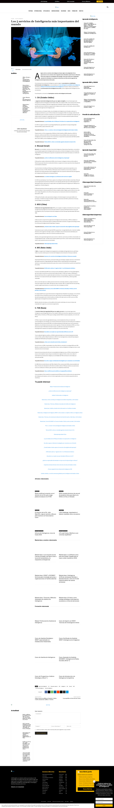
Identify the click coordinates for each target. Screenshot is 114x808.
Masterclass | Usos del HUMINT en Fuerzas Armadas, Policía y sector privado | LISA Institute (60, 421)
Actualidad (37, 491)
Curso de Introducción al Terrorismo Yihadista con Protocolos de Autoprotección (90, 142)
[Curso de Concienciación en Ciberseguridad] (99, 194)
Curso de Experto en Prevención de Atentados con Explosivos (89, 120)
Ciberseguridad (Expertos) (92, 215)
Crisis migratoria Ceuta (39, 530)
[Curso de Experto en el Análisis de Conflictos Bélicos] (99, 94)
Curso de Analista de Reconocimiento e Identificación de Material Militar (89, 40)
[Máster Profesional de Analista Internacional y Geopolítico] (99, 101)
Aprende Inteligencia (90, 19)
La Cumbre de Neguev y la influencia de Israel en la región (58, 176)
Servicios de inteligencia (39, 688)
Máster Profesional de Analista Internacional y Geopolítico (90, 100)
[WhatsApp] (52, 692)
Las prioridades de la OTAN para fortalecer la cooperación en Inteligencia (61, 121)
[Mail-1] (32, 1)
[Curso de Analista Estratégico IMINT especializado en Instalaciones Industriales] (45, 631)
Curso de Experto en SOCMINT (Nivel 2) (89, 68)
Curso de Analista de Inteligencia (45, 657)
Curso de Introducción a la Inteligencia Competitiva (67, 677)
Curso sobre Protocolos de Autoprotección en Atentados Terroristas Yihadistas (89, 134)
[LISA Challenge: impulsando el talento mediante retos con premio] (69, 505)
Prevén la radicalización (91, 114)
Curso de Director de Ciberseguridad (89, 226)
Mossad (70, 686)
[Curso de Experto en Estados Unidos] (99, 107)
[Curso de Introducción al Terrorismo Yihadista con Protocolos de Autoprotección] (99, 141)
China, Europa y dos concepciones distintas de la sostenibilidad (26, 79)
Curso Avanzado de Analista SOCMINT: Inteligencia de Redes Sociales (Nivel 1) (69, 659)
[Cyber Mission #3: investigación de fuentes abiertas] (17, 99)
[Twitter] (14, 1)
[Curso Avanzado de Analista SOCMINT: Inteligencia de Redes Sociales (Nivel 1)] (69, 650)
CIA (48, 686)
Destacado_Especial (54, 686)
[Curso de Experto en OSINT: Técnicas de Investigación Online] (69, 614)
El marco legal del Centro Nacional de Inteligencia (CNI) (60, 469)
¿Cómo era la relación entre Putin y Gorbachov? (55, 342)
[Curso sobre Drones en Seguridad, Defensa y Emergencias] (99, 168)
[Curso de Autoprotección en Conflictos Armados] (99, 175)
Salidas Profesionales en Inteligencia (60, 395)
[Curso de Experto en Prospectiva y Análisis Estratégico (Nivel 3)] (99, 54)
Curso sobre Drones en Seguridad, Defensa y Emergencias (90, 168)
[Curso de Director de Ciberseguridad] (99, 227)
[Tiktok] (23, 1)
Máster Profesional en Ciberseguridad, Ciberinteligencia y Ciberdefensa (90, 220)
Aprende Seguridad (89, 150)
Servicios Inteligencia (19, 18)
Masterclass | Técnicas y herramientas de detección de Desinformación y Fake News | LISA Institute (59, 417)
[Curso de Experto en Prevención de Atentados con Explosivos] (99, 120)
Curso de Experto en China (50, 216)
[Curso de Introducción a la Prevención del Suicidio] (99, 155)
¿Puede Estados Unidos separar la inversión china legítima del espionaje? (61, 226)
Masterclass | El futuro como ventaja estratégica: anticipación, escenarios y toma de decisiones (69, 599)
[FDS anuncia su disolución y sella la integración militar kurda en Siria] (17, 734)
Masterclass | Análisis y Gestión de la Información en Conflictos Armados (60, 408)
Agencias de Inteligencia (43, 686)
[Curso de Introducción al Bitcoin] (99, 187)
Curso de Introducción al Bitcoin (90, 187)
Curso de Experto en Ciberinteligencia (89, 74)
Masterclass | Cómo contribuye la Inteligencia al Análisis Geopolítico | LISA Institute (60, 399)
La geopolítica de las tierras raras (71, 698)
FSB (59, 686)
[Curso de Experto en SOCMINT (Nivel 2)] (99, 69)
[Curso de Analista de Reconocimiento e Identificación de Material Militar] (99, 40)
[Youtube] (19, 1)
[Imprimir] (64, 692)
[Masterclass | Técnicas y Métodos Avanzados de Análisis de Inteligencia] (45, 590)
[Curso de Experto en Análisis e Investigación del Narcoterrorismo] (99, 127)
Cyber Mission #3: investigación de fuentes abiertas (27, 99)
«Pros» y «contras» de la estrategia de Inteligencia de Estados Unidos (61, 130)
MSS (74, 686)
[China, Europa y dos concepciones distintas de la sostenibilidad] (17, 79)
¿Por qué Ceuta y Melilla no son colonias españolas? (68, 534)
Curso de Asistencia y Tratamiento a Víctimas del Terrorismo (90, 161)
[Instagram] (21, 1)
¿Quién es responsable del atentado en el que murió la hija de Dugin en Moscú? (60, 460)
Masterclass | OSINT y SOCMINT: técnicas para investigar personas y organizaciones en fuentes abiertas (26, 108)
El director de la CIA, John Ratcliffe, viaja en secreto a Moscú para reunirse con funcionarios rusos (45, 515)
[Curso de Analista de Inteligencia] (45, 650)
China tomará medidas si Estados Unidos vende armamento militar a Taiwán (46, 699)
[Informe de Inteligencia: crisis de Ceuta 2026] (45, 526)
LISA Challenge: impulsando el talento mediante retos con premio (69, 513)
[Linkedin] (17, 1)
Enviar (104, 805)
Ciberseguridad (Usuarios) (91, 182)
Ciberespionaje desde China (51, 243)
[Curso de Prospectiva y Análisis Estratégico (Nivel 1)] (45, 669)
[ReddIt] (58, 692)
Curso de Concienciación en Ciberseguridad (89, 194)
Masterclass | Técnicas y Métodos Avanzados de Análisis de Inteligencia (59, 404)
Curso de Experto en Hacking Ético (89, 233)
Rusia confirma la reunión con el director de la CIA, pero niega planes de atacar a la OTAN (44, 495)
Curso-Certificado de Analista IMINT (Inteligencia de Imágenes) (69, 639)
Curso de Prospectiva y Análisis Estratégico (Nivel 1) (44, 677)
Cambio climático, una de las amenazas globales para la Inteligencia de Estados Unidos (60, 473)
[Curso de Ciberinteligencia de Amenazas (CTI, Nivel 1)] (99, 201)
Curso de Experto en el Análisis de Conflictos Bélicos (90, 94)
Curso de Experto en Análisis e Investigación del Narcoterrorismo (90, 126)
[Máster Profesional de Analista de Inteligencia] (45, 614)
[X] (49, 692)
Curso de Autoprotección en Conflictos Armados (89, 175)
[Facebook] (12, 1)
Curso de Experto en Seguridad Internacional (89, 87)
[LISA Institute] (13, 69)
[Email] (61, 692)
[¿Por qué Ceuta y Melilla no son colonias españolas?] (69, 526)
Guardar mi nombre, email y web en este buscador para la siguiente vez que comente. (54, 729)
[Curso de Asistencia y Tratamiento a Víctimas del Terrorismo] (99, 162)
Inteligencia (61, 510)
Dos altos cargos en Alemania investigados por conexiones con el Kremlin (62, 360)
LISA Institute (17, 69)
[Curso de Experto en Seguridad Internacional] (99, 88)
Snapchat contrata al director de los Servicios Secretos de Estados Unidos (60, 464)
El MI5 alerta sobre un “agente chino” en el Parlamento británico (59, 268)
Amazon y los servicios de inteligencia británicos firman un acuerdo (60, 256)
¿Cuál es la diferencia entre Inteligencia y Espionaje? (56, 158)
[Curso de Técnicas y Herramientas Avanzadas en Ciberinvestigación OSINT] (99, 61)
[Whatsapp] (30, 1)
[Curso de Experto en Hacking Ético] (99, 234)
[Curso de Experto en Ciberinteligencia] (99, 75)
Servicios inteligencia (48, 688)
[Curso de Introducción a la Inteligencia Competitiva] (69, 669)
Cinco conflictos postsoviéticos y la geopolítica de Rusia (58, 371)
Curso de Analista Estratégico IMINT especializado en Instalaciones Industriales (44, 640)
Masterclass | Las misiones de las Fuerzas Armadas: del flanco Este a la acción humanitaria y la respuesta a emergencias (27, 89)
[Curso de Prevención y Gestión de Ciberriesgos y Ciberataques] (99, 207)
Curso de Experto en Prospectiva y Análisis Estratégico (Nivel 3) (89, 53)
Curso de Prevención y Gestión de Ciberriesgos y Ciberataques (90, 207)
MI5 (67, 686)
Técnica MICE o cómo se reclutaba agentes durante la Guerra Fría (59, 141)
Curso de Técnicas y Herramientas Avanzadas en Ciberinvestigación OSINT (89, 61)
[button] (107, 7)
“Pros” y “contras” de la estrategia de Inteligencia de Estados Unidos (60, 425)
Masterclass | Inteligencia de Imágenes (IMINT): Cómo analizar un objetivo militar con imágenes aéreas (59, 412)
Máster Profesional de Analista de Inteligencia (60, 386)
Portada (12, 18)
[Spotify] (28, 1)
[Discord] (26, 1)
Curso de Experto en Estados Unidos (89, 107)
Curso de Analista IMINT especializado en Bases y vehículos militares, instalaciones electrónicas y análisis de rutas (90, 26)
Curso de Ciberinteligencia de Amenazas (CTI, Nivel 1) (90, 200)
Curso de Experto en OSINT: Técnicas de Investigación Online (69, 621)
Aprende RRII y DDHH (90, 82)
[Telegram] (67, 692)
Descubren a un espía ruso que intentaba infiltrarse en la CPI (58, 331)
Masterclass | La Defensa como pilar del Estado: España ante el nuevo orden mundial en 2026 (68, 556)
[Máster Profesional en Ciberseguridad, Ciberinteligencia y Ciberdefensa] (99, 220)
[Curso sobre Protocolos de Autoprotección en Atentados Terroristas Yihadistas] (99, 133)
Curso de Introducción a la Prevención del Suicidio (90, 155)
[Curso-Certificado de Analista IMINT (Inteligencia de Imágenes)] (69, 631)
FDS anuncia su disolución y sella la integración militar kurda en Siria (27, 735)
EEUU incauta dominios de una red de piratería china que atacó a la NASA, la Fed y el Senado (69, 495)
